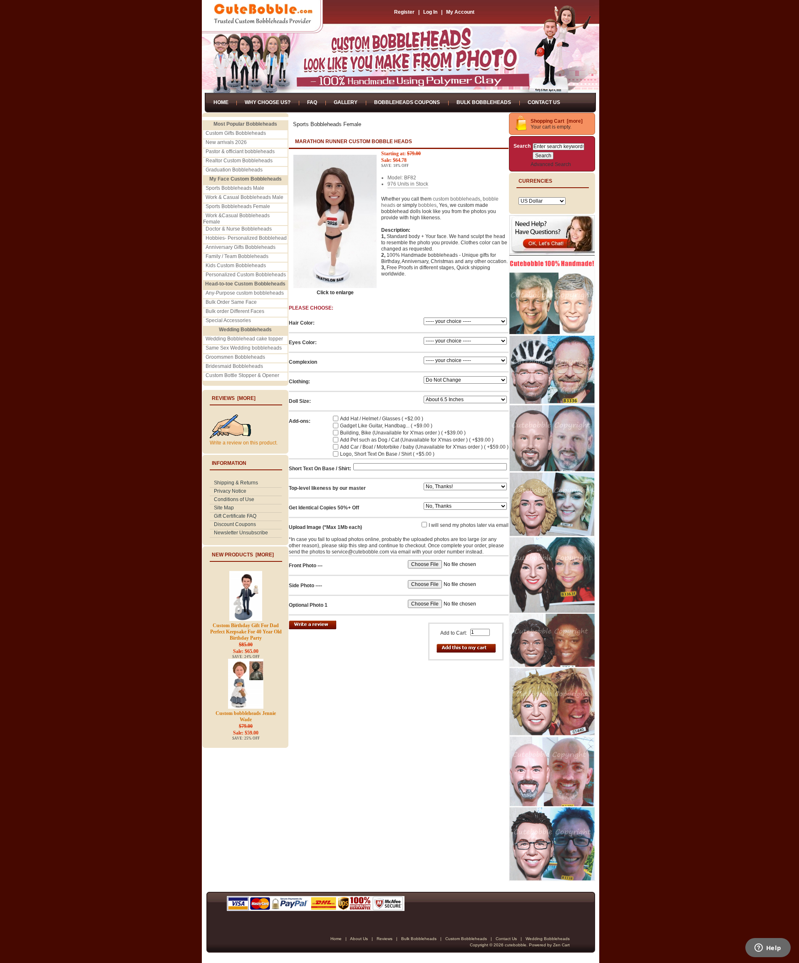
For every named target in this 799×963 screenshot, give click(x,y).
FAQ (312, 102)
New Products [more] (243, 555)
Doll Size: (300, 401)
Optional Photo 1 (308, 605)
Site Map (224, 508)
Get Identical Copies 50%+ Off (324, 508)
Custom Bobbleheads (466, 938)
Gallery (345, 102)
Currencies (535, 181)
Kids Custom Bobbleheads (236, 265)
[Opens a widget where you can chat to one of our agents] (768, 948)
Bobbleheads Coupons (407, 102)
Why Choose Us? (267, 102)
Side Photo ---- (305, 585)
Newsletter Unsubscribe (241, 533)
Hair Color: (302, 323)
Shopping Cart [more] (557, 121)
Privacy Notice (230, 491)
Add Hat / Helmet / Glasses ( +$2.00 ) (381, 419)
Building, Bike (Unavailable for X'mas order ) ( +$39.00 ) (403, 433)
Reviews (384, 938)
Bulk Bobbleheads (484, 102)
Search (522, 146)
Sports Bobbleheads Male (235, 188)
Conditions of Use (234, 499)
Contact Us (544, 102)
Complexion (303, 362)
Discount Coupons (235, 524)
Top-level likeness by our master (327, 488)
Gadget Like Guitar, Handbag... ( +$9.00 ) (386, 426)
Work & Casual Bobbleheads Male (244, 197)
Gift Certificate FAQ (235, 516)
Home (220, 102)
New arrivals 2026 (226, 142)
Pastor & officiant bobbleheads (240, 151)
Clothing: (299, 382)
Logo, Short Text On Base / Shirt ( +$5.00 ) (387, 454)
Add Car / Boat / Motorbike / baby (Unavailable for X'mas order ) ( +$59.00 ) (424, 447)
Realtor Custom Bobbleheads (239, 161)
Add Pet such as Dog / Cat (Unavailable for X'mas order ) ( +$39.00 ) (417, 440)
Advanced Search (551, 164)
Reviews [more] (234, 398)
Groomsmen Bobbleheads (235, 357)
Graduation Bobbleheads (234, 170)
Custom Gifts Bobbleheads (236, 133)
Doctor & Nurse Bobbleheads (239, 229)
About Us (359, 938)
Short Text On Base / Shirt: (320, 469)
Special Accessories (228, 320)
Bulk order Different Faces (235, 311)
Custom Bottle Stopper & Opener (242, 375)
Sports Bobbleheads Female (238, 206)
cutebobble (515, 945)
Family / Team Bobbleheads (237, 256)
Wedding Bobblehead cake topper (244, 339)
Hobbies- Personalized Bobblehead (246, 238)
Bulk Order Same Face (231, 302)
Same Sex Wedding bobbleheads (244, 348)
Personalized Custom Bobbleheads (246, 275)
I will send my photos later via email (469, 525)
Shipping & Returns (236, 483)
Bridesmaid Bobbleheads (234, 366)
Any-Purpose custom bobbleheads (245, 293)
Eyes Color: (303, 342)
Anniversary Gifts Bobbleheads (240, 247)
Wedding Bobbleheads (548, 938)
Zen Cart (561, 945)
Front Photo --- (306, 565)
